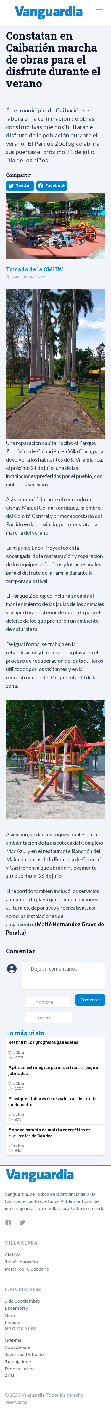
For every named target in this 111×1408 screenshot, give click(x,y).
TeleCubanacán (21, 1262)
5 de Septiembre (22, 1301)
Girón (11, 1315)
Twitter (23, 185)
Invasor (13, 1322)
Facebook (55, 185)
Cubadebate (18, 1347)
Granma (13, 1340)
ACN (9, 1376)
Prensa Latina (20, 1368)
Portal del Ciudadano (27, 1269)
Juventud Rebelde (24, 1354)
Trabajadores (19, 1361)
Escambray (16, 1308)
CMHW (12, 1255)
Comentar (90, 1000)
